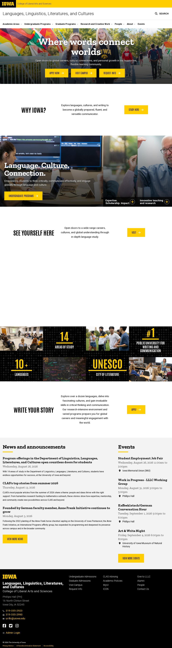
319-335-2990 (14, 614)
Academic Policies (112, 580)
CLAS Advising (110, 576)
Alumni (140, 580)
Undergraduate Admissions (82, 576)
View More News (15, 539)
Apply (134, 409)
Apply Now (54, 73)
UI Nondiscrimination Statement (28, 646)
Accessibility (48, 646)
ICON (106, 589)
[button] (161, 14)
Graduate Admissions (80, 580)
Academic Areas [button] (11, 24)
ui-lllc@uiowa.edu (15, 618)
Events (141, 24)
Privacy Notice (8, 646)
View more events (131, 558)
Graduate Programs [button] (65, 24)
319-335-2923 (14, 610)
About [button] (130, 24)
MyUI (106, 585)
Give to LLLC (143, 576)
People (141, 585)
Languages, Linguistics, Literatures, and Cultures (48, 13)
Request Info (110, 73)
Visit (134, 232)
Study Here (134, 109)
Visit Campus (81, 73)
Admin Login (13, 632)
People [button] (118, 24)
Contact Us (143, 589)
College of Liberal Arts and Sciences (34, 4)
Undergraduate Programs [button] (37, 24)
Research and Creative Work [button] (95, 24)
